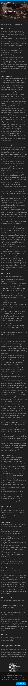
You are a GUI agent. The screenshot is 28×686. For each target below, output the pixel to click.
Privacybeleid (17, 681)
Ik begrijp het (21, 683)
